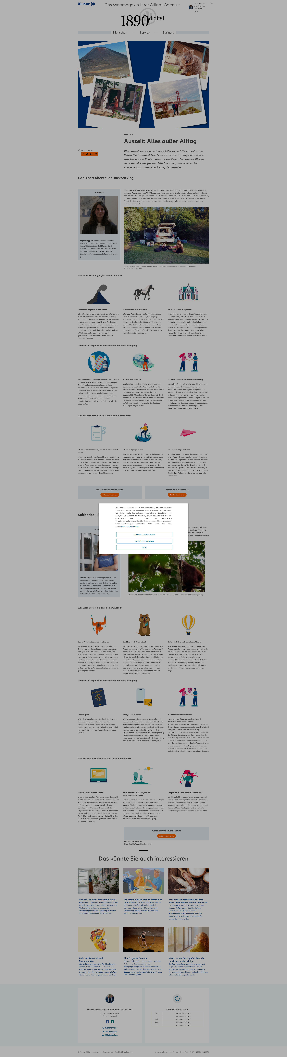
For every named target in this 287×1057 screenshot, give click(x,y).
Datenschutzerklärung (129, 526)
